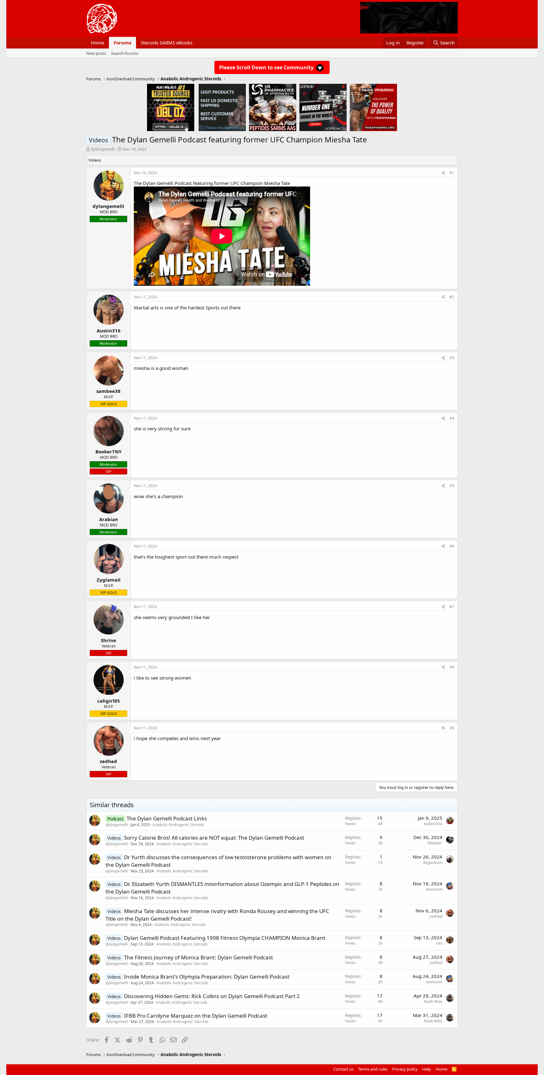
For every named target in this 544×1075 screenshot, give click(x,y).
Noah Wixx (433, 1001)
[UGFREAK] (323, 107)
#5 (452, 485)
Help (426, 1069)
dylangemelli (103, 149)
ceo (439, 943)
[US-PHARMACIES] (272, 107)
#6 (452, 546)
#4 (452, 418)
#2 (452, 297)
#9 (452, 728)
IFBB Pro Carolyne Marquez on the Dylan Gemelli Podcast (195, 1015)
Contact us (343, 1069)
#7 (452, 606)
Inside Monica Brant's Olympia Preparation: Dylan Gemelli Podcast (206, 976)
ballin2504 (433, 823)
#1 (452, 172)
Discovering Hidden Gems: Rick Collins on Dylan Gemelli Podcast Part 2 (212, 996)
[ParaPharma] (373, 107)
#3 (452, 357)
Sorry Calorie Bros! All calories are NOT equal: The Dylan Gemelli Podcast (214, 837)
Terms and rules (373, 1069)
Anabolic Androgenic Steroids (178, 824)
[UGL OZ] (170, 107)
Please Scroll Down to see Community (267, 67)
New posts (96, 53)
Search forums (124, 53)
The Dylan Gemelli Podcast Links (167, 818)
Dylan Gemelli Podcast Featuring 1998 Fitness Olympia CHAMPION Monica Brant (224, 937)
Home (97, 42)
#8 (452, 667)
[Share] (443, 173)
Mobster (435, 843)
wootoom (434, 889)
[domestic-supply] (222, 107)
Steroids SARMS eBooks (166, 42)
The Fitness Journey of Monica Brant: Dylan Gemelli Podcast (198, 957)
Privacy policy (405, 1069)
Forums (122, 42)
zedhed (435, 916)
